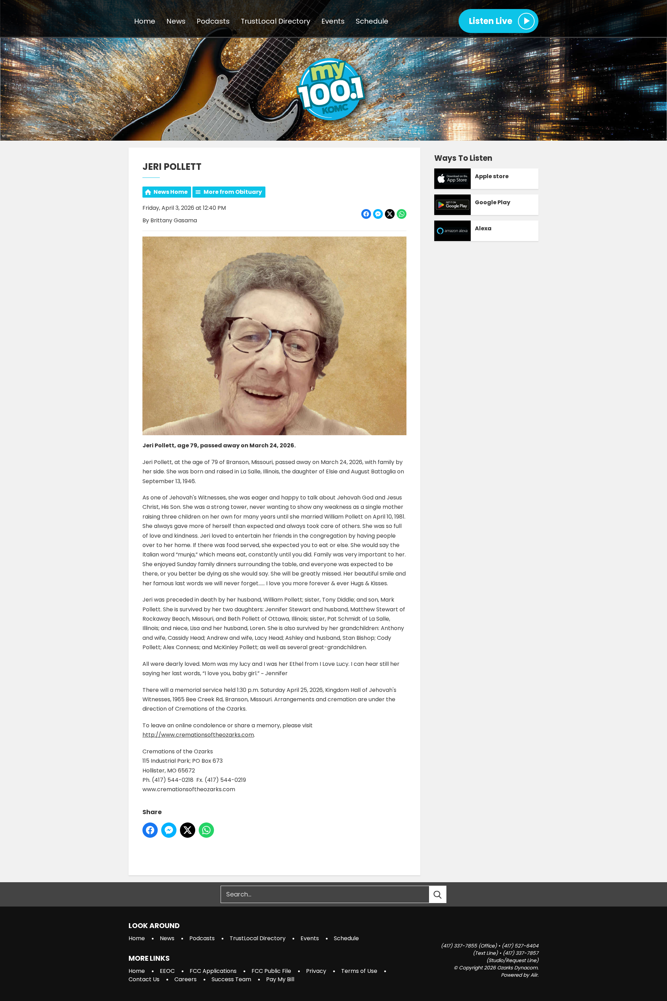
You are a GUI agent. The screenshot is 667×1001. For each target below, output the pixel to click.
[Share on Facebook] (366, 214)
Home (144, 21)
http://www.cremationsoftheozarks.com (198, 735)
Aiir (533, 974)
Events (333, 21)
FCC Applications (213, 971)
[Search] (444, 894)
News (176, 21)
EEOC (167, 971)
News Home (171, 192)
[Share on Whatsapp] (401, 214)
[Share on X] (390, 214)
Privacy (316, 971)
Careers (185, 979)
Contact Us (144, 979)
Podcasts (213, 21)
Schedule (372, 21)
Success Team (231, 979)
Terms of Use (359, 971)
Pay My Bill (280, 979)
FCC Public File (271, 971)
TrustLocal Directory (275, 21)
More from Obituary (233, 192)
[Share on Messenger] (378, 214)
